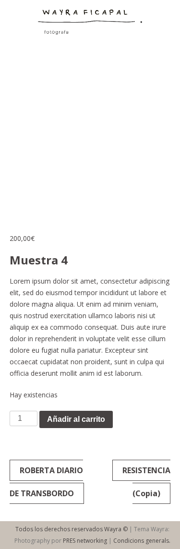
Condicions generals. (141, 541)
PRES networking (85, 541)
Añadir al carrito (76, 419)
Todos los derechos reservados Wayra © (71, 529)
